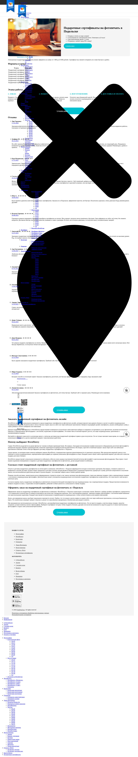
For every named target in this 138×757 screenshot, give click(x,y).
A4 (30, 58)
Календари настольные (28, 87)
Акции (18, 562)
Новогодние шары (13, 739)
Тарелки (33, 292)
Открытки (19, 542)
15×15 (36, 216)
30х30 (30, 125)
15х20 (36, 199)
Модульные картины (28, 141)
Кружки (27, 155)
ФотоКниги (19, 536)
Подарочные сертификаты (24, 553)
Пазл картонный (28, 161)
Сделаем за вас (20, 565)
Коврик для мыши (36, 285)
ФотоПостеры (35, 279)
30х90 (30, 131)
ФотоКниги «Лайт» (29, 74)
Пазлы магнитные (28, 167)
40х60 (30, 135)
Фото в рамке (35, 210)
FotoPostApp (21, 610)
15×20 (13, 666)
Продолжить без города (25, 57)
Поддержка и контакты (23, 579)
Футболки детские (28, 174)
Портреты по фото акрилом (16, 704)
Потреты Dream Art (28, 108)
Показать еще (16, 404)
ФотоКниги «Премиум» (37, 231)
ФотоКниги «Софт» (29, 77)
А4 (36, 208)
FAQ (17, 573)
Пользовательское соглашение (21, 614)
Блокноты (11, 687)
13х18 (36, 196)
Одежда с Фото (20, 550)
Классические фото (36, 191)
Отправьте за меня (36, 249)
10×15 (36, 213)
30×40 (31, 57)
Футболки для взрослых (38, 300)
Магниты (34, 294)
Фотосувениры (20, 547)
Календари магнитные (28, 84)
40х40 (30, 133)
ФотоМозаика (29, 118)
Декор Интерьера (21, 545)
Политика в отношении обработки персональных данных (30, 613)
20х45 (36, 265)
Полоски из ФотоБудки (37, 228)
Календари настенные (28, 91)
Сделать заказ (70, 46)
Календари (19, 539)
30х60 (30, 130)
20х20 (30, 121)
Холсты (27, 120)
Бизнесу (18, 568)
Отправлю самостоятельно (38, 247)
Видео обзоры (20, 571)
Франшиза (19, 576)
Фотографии (20, 534)
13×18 (36, 214)
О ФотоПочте (20, 560)
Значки (27, 148)
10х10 (36, 193)
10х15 (36, 194)
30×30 (36, 223)
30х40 (36, 206)
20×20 (13, 668)
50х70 (30, 136)
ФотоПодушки (35, 281)
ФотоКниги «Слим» (29, 71)
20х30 (30, 123)
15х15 (36, 198)
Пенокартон (34, 276)
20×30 (36, 221)
